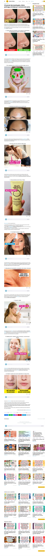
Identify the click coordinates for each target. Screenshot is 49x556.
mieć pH (11, 60)
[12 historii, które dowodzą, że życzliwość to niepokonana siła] (39, 496)
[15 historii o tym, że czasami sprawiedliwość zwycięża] (39, 476)
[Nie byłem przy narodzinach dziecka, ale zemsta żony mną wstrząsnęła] (39, 463)
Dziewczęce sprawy (6, 3)
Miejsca (19, 442)
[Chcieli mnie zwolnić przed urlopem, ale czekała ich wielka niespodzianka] (39, 539)
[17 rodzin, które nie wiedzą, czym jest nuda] (39, 434)
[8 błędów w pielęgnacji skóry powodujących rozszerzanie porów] (10, 434)
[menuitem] (20, 1)
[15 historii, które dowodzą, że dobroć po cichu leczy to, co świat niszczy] (10, 476)
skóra (5, 28)
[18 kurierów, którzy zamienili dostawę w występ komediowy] (24, 463)
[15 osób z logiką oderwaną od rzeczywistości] (10, 496)
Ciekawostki (34, 29)
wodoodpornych (11, 226)
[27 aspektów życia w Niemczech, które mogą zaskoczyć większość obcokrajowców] (24, 434)
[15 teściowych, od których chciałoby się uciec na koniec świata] (39, 509)
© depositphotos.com (6, 93)
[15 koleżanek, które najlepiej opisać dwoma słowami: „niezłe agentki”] (39, 8)
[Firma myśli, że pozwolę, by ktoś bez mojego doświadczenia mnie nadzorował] (10, 526)
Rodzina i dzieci (34, 441)
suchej (11, 228)
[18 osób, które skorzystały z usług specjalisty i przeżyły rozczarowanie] (39, 34)
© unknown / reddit (6, 216)
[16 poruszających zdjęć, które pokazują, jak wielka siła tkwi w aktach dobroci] (24, 447)
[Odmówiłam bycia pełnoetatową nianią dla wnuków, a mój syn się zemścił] (24, 526)
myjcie (8, 175)
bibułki (8, 263)
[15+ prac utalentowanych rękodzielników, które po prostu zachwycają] (10, 539)
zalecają (18, 296)
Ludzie (33, 42)
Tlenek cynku (6, 368)
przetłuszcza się (11, 101)
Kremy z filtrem (6, 223)
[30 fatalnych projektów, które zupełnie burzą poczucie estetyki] (10, 447)
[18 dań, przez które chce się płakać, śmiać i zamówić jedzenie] (24, 496)
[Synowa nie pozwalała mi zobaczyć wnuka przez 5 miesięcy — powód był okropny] (10, 509)
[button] (8, 412)
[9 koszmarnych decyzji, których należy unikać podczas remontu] (10, 463)
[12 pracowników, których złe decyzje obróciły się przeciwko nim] (39, 21)
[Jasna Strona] (10, 1)
